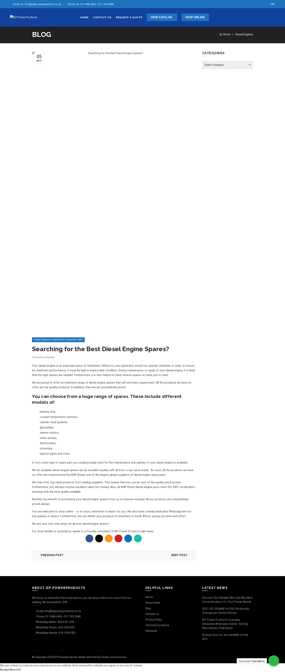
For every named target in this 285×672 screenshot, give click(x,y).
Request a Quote (129, 17)
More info (15, 669)
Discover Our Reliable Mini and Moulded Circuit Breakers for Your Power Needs (227, 599)
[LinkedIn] (128, 538)
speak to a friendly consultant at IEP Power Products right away (113, 531)
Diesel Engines (244, 34)
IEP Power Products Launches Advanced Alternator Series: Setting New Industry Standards (225, 623)
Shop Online (195, 17)
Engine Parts (58, 339)
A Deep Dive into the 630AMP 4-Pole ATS (225, 637)
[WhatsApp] (138, 538)
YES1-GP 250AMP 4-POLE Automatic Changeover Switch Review (226, 610)
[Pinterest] (118, 538)
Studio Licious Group (113, 657)
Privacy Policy (153, 619)
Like (272, 4)
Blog (148, 608)
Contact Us (102, 17)
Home (84, 17)
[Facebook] (89, 538)
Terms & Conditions (157, 625)
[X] (99, 538)
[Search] (272, 17)
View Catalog (161, 17)
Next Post (179, 555)
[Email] (109, 538)
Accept (4, 669)
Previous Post (52, 555)
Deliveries (151, 630)
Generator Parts (74, 339)
